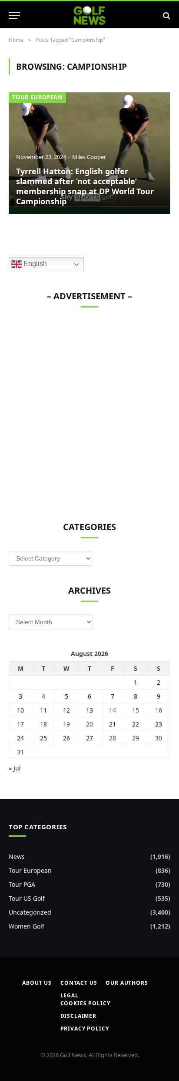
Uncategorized (30, 912)
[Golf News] (89, 15)
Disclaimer (78, 1016)
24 (20, 738)
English (34, 264)
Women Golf (26, 926)
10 (20, 710)
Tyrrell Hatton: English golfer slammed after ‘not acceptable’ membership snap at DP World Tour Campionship (85, 186)
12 (66, 710)
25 (43, 738)
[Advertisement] (89, 410)
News (17, 856)
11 (43, 710)
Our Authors (127, 982)
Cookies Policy (85, 1003)
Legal (69, 995)
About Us (37, 982)
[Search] (165, 15)
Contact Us (78, 982)
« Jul (15, 768)
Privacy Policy (84, 1028)
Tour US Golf (27, 898)
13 (89, 710)
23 (158, 724)
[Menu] (14, 15)
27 (89, 738)
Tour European (37, 97)
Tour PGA (22, 884)
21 (112, 724)
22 (135, 724)
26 (66, 738)
